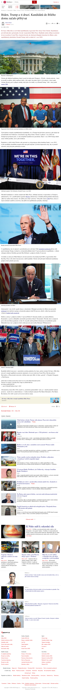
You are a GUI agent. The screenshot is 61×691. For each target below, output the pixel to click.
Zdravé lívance (4, 658)
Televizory (56, 675)
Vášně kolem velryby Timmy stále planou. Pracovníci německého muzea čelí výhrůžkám (36, 421)
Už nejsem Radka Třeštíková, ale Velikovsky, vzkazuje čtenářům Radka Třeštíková (36, 470)
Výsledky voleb (4, 642)
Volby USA (17, 410)
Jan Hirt (23, 642)
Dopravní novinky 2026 (47, 658)
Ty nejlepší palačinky (6, 653)
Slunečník (34, 670)
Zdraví (18, 448)
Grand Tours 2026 (25, 648)
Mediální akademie (29, 683)
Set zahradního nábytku (49, 670)
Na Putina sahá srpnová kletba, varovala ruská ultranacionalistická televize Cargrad (37, 495)
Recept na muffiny (5, 656)
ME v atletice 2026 (46, 644)
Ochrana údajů (45, 683)
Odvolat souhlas (54, 683)
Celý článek (28, 536)
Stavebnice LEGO (26, 675)
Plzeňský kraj (20, 510)
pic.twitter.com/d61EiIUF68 (7, 384)
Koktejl (18, 485)
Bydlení (18, 460)
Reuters (28, 196)
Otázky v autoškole (46, 662)
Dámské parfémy (35, 675)
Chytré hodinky (25, 678)
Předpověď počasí (22, 668)
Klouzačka (40, 670)
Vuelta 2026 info (25, 638)
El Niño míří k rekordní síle (40, 526)
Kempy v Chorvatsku (26, 653)
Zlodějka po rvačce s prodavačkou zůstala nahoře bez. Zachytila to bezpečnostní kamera (37, 482)
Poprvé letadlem (25, 656)
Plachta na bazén (20, 670)
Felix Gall (23, 646)
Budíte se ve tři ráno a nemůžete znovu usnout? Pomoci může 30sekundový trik (35, 445)
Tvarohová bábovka (6, 660)
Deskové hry (50, 675)
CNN (48, 198)
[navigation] (2, 2)
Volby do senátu (5, 646)
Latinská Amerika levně (26, 662)
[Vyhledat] (34, 2)
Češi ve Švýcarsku (25, 660)
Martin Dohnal (8, 22)
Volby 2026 (3, 638)
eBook (49, 23)
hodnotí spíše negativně (12, 313)
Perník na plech (5, 664)
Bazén (13, 670)
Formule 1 (44, 646)
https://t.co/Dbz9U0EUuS (26, 382)
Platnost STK (45, 664)
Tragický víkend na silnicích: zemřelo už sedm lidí (9, 556)
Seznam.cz (56, 2)
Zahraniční (4, 400)
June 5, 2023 (18, 386)
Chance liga (44, 638)
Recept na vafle (5, 662)
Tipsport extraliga (46, 642)
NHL (43, 648)
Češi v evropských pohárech (50, 668)
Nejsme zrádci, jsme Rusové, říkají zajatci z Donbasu (30, 555)
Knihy (18, 473)
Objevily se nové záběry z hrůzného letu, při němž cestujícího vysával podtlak (50, 556)
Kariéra (19, 683)
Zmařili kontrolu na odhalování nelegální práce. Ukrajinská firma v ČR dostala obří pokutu (36, 507)
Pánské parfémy (34, 678)
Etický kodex (38, 683)
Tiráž (23, 683)
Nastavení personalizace (30, 685)
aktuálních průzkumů (45, 249)
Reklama (14, 683)
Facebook (4, 683)
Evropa (18, 423)
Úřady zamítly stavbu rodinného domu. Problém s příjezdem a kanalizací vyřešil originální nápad (35, 458)
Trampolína (28, 670)
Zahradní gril (28, 673)
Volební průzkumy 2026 (6, 640)
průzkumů (4, 311)
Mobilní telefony (17, 675)
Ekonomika (19, 436)
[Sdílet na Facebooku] (57, 406)
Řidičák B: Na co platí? (47, 660)
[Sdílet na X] (59, 406)
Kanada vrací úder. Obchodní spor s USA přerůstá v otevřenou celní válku (37, 433)
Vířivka (33, 673)
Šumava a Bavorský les (26, 658)
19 (59, 23)
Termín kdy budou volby (6, 644)
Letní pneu (43, 675)
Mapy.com (14, 668)
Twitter (9, 683)
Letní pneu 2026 (45, 653)
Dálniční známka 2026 (47, 656)
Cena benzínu (39, 668)
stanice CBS (4, 84)
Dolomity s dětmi (25, 664)
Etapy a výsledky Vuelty (26, 640)
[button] (30, 57)
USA (12, 410)
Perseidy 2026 (31, 668)
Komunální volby (5, 648)
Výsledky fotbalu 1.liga (47, 640)
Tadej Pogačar (24, 644)
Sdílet (54, 23)
